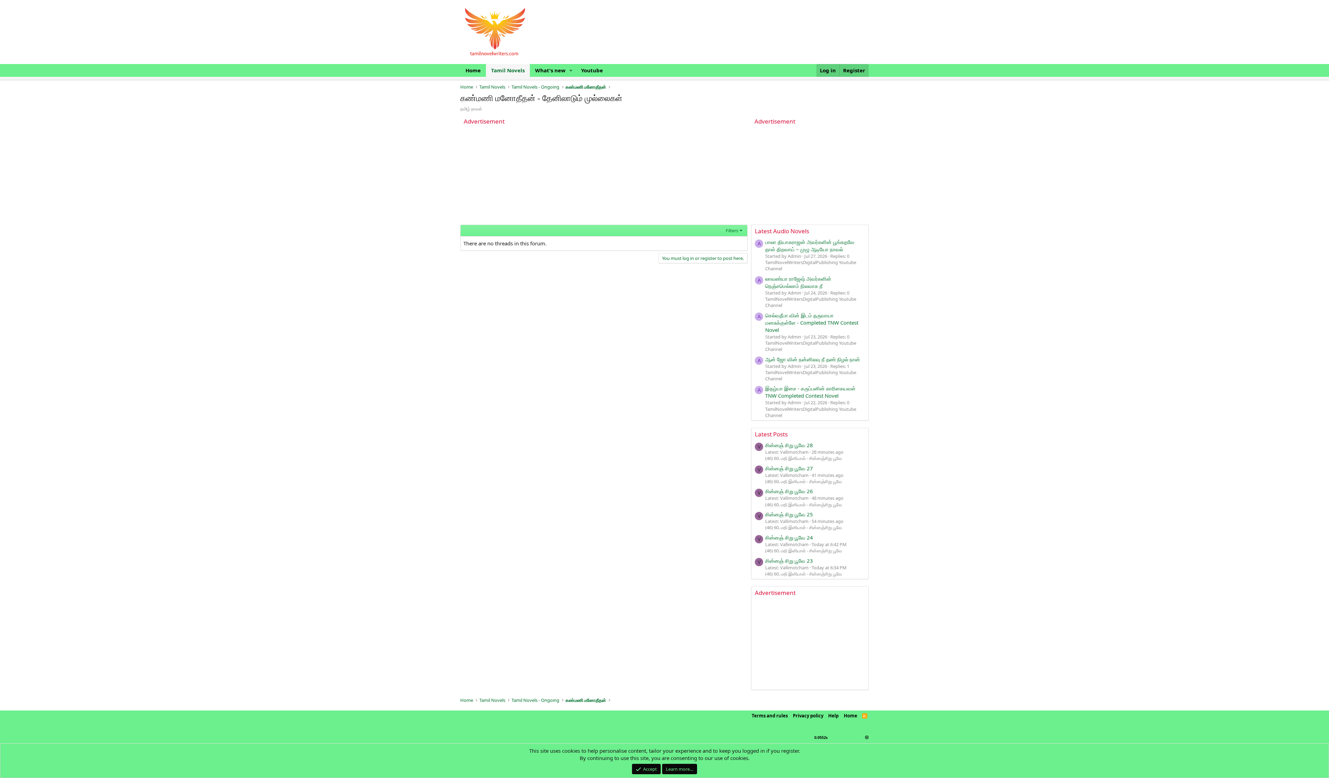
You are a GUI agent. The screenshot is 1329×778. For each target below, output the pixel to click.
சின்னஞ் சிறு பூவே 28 (789, 445)
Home (473, 70)
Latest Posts (771, 434)
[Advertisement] (604, 176)
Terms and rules (770, 716)
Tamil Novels (508, 70)
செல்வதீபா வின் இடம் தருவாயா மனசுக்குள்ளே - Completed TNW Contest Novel (811, 322)
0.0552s (821, 737)
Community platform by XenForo (664, 728)
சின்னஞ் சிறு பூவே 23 (789, 560)
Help (833, 716)
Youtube (592, 70)
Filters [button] (732, 230)
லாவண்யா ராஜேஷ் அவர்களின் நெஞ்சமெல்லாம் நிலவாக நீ (798, 282)
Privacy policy (808, 716)
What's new (550, 70)
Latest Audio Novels (782, 231)
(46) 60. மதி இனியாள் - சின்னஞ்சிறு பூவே (803, 458)
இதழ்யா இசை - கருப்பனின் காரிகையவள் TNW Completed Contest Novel (810, 392)
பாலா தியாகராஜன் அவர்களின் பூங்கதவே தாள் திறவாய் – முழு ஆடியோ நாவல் (810, 245)
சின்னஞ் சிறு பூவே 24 (789, 537)
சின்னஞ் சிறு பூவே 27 (789, 468)
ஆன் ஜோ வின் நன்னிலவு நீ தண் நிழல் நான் (812, 359)
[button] (571, 70)
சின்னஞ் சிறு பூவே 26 (789, 491)
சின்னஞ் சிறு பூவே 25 (789, 514)
